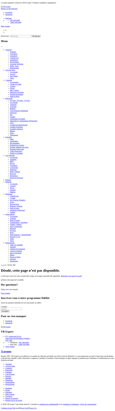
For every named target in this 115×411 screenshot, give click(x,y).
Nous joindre (5, 293)
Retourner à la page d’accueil (71, 276)
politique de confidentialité (49, 404)
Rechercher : (5, 36)
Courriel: (4, 307)
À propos (6, 351)
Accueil (3, 265)
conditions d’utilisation (71, 404)
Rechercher (36, 36)
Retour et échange (11, 398)
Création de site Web (8, 408)
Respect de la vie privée (13, 400)
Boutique (8, 388)
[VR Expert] (5, 7)
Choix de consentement (88, 404)
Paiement (8, 392)
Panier (7, 390)
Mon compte (9, 394)
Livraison (8, 396)
